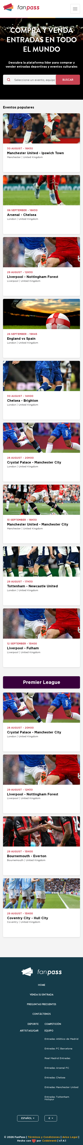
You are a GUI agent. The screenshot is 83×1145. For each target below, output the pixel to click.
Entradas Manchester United (61, 1087)
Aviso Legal (70, 1137)
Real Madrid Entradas (57, 1058)
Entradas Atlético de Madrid (62, 1039)
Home (41, 985)
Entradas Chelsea (55, 1077)
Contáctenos (41, 1014)
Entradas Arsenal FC (57, 1068)
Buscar (67, 79)
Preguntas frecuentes (41, 1004)
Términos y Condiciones (44, 1137)
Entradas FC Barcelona (58, 1048)
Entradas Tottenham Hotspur (57, 1098)
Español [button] (26, 1118)
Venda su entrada (41, 994)
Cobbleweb (49, 1140)
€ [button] (49, 1118)
